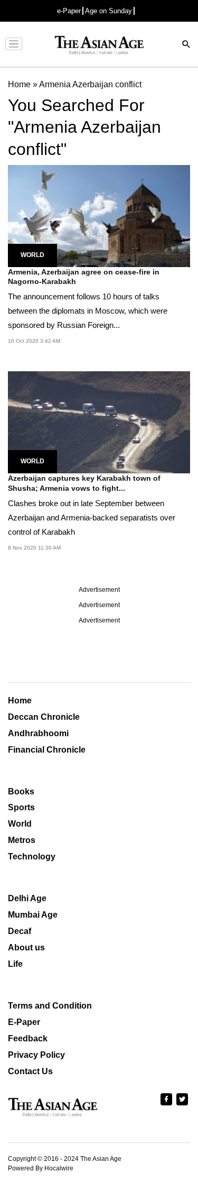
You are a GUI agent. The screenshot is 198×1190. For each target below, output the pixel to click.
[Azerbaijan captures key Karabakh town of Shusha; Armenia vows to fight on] (99, 421)
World (32, 255)
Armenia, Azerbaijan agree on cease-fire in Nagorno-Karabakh (83, 277)
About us (26, 947)
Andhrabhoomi (38, 733)
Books (21, 791)
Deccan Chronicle (44, 716)
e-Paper (69, 11)
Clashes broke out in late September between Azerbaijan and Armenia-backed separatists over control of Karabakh (91, 517)
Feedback (28, 1038)
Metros (21, 840)
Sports (21, 807)
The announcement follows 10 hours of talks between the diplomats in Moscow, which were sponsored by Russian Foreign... (87, 310)
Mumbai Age (33, 914)
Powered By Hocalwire (40, 1168)
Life (15, 963)
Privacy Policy (36, 1054)
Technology (31, 856)
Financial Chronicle (47, 749)
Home (20, 700)
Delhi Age (27, 898)
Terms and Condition (50, 1005)
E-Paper (24, 1022)
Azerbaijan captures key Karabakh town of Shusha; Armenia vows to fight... (84, 483)
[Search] (186, 45)
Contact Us (30, 1071)
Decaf (19, 931)
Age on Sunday (108, 11)
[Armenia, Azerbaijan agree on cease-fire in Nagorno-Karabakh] (99, 214)
